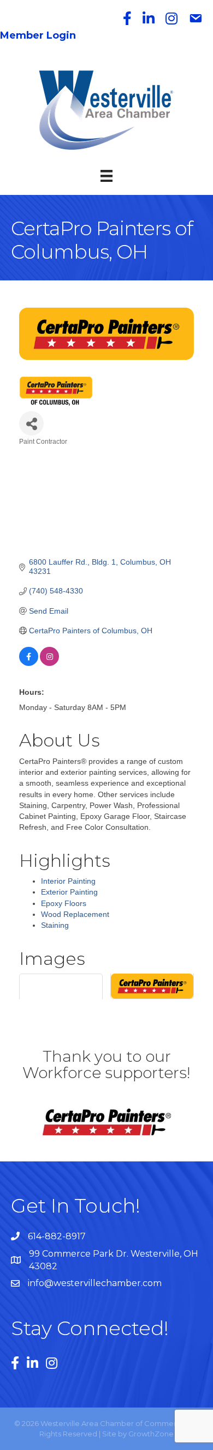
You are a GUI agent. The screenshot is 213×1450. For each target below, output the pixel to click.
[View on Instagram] (49, 663)
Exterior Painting (69, 892)
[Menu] (106, 175)
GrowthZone (151, 1433)
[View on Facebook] (28, 663)
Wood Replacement (75, 914)
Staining (55, 925)
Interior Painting (68, 881)
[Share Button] (31, 423)
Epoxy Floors (63, 903)
